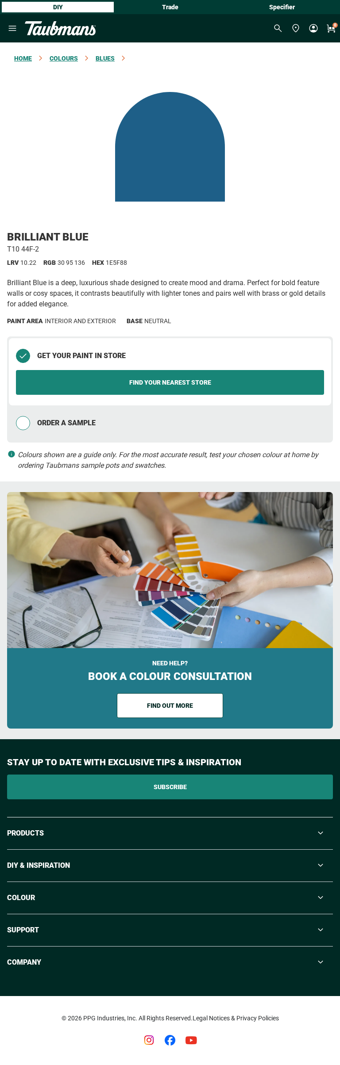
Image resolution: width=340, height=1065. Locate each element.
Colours (64, 58)
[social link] (149, 1040)
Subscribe (170, 786)
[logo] (60, 28)
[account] (313, 28)
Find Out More (170, 705)
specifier (282, 7)
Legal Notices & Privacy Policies (236, 1018)
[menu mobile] (12, 28)
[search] (278, 28)
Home (23, 58)
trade (170, 7)
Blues (105, 58)
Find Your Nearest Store (170, 382)
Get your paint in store (81, 355)
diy (58, 7)
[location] (295, 28)
